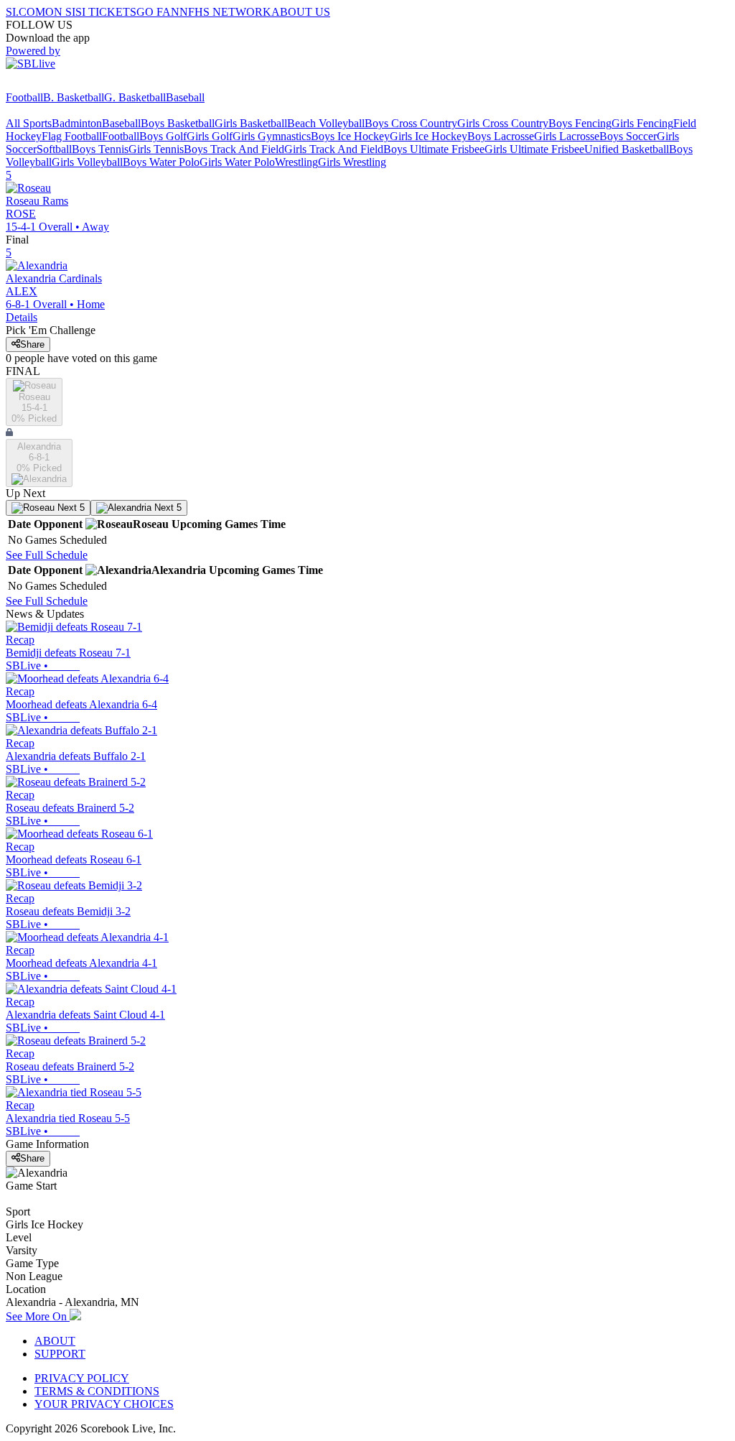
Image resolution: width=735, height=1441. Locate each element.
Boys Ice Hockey (350, 136)
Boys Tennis (100, 149)
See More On (38, 1316)
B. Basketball (73, 97)
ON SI (60, 12)
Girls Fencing (642, 123)
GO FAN (157, 12)
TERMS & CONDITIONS (96, 1391)
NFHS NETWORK (225, 12)
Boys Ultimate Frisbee (433, 149)
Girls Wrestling (352, 162)
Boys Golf (163, 136)
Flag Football (72, 136)
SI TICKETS (105, 12)
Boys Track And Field (234, 149)
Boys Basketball (178, 123)
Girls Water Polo (237, 162)
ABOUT (54, 1341)
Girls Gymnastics (272, 136)
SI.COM (25, 12)
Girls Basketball (251, 123)
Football (24, 97)
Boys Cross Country (411, 123)
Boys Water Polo (161, 162)
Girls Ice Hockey (428, 136)
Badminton (77, 123)
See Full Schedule (47, 555)
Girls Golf (210, 136)
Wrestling (296, 162)
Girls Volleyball (87, 162)
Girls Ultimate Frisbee (534, 149)
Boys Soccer (628, 136)
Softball (54, 149)
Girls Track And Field (333, 149)
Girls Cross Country (502, 123)
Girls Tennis (156, 149)
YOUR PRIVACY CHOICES (104, 1404)
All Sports (29, 123)
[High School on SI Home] (61, 84)
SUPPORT (59, 1354)
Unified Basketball (626, 149)
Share (32, 344)
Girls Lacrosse (566, 136)
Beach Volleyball (326, 123)
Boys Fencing (580, 123)
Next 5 (70, 507)
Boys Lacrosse (500, 136)
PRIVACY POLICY (81, 1378)
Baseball (185, 97)
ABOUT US (300, 12)
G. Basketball (135, 97)
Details (21, 317)
